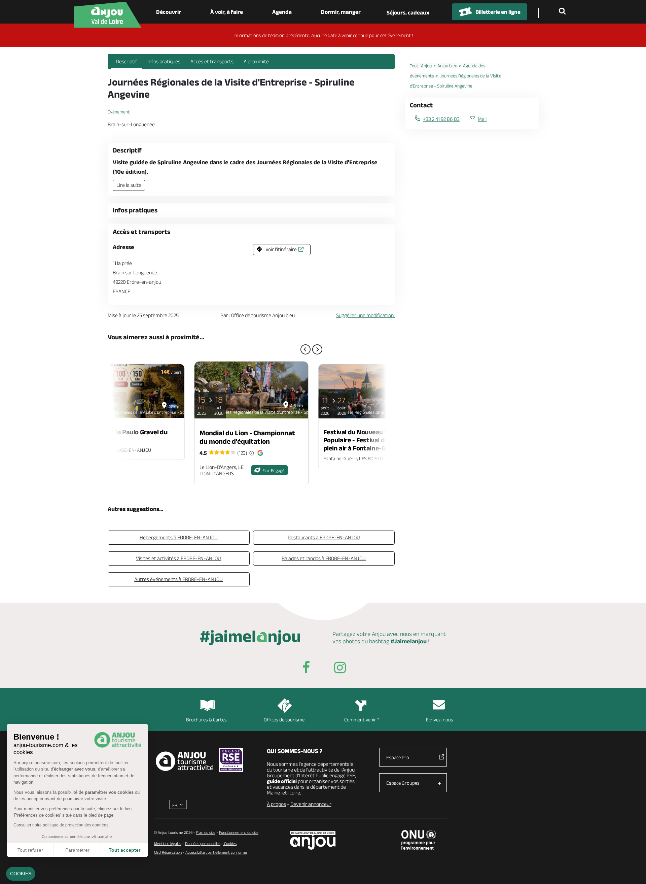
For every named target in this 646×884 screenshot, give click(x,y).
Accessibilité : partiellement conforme (216, 852)
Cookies (230, 843)
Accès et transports (212, 61)
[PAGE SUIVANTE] (317, 349)
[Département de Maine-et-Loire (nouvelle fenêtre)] (313, 840)
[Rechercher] (563, 12)
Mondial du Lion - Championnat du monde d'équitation (247, 437)
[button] (20, 874)
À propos (276, 804)
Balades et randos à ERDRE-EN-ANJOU (324, 558)
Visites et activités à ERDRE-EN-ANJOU (178, 558)
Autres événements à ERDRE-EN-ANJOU (178, 579)
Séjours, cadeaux (408, 12)
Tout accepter (124, 850)
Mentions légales (167, 843)
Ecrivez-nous (439, 719)
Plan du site (205, 832)
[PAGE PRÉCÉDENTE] (305, 349)
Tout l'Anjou (421, 65)
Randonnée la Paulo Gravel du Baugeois (124, 435)
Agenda (282, 12)
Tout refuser (30, 850)
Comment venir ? (362, 719)
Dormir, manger (341, 12)
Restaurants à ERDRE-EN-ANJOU (324, 537)
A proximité (256, 61)
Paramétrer (77, 850)
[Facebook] (306, 669)
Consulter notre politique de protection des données (60, 825)
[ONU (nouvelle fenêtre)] (419, 840)
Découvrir (168, 12)
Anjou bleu (447, 65)
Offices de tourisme (284, 719)
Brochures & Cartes (206, 719)
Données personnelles (202, 843)
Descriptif (126, 61)
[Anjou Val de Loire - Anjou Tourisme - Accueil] (107, 15)
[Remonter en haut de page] (632, 870)
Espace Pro (397, 757)
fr (174, 805)
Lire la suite (128, 185)
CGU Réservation (168, 852)
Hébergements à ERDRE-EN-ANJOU (179, 537)
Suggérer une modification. (365, 315)
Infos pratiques (163, 61)
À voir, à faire (226, 12)
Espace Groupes (403, 783)
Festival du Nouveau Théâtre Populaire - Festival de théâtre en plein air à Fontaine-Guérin (372, 440)
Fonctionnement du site (238, 832)
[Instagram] (340, 669)
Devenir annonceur (310, 804)
